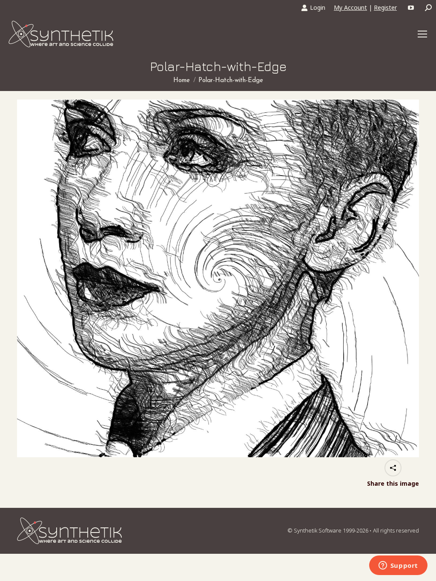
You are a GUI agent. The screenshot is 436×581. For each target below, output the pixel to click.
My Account (350, 7)
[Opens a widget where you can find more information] (398, 566)
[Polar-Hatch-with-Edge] (218, 278)
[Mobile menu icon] (422, 34)
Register (385, 7)
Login (317, 7)
